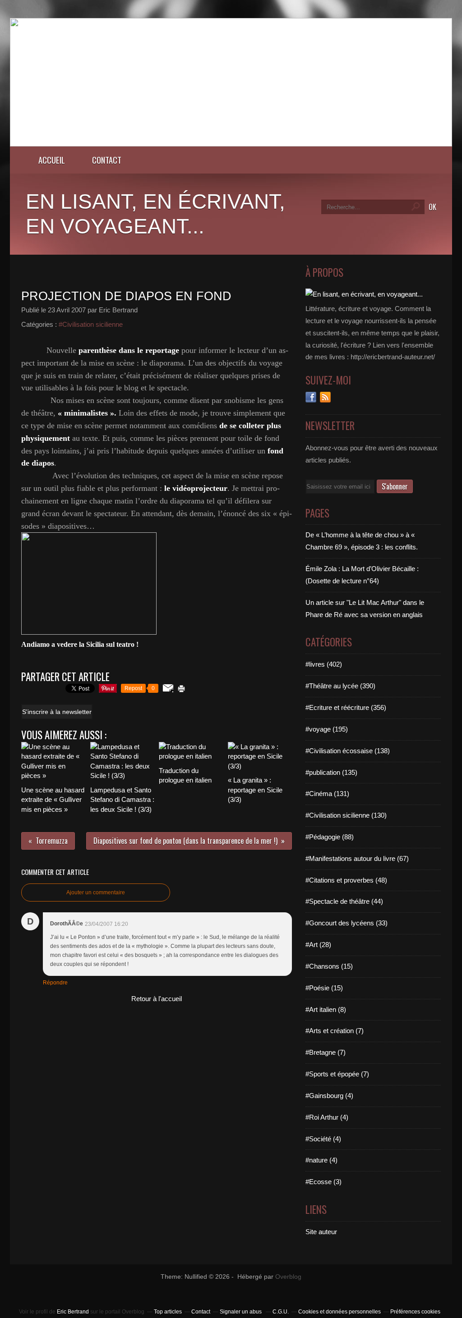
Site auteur (321, 1232)
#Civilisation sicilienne (91, 324)
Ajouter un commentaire (95, 892)
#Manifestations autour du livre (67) (357, 858)
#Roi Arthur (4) (326, 1117)
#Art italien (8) (325, 1009)
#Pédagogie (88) (329, 837)
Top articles (168, 1312)
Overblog (288, 1276)
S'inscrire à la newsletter (57, 711)
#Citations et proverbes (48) (346, 880)
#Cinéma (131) (327, 793)
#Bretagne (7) (325, 1052)
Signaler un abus (241, 1312)
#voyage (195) (326, 729)
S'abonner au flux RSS (325, 397)
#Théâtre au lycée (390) (340, 686)
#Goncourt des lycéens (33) (346, 923)
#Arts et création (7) (334, 1030)
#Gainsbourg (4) (329, 1095)
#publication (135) (331, 772)
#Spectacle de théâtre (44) (344, 901)
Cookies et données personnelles (339, 1312)
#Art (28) (318, 944)
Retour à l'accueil (156, 998)
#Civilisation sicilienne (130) (346, 815)
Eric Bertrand (73, 1312)
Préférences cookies (415, 1312)
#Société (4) (323, 1139)
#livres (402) (323, 664)
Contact (106, 160)
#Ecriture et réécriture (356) (345, 707)
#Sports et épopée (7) (337, 1074)
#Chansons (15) (329, 966)
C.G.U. (281, 1312)
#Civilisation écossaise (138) (347, 751)
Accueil (51, 160)
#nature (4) (321, 1160)
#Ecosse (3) (323, 1181)
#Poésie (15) (324, 988)
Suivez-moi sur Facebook (310, 397)
